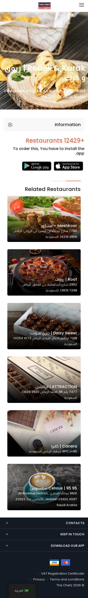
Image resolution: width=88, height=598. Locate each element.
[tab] (44, 124)
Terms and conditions (67, 579)
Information (68, 124)
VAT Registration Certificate (62, 573)
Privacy (39, 579)
